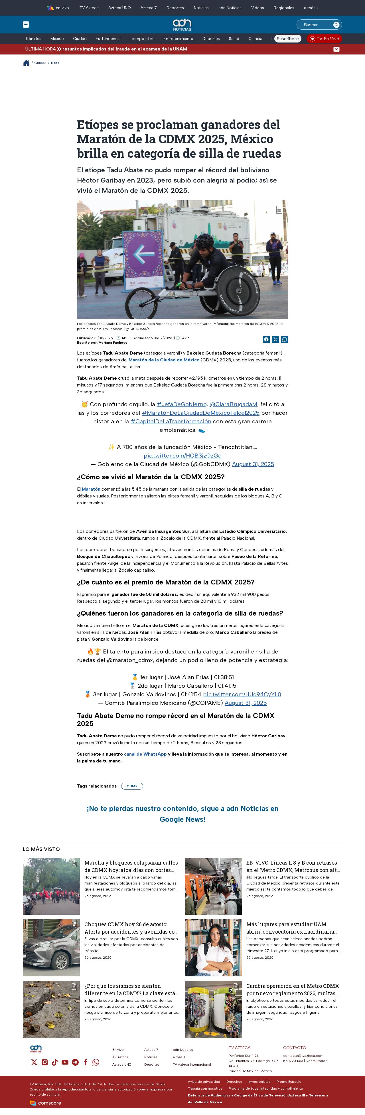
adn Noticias (230, 7)
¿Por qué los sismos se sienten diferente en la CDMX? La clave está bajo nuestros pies (129, 989)
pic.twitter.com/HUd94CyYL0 (242, 694)
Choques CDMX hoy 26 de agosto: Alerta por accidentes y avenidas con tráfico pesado (131, 928)
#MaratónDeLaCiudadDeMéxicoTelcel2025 (200, 412)
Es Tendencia (108, 38)
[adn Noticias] (182, 25)
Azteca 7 (149, 7)
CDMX (132, 786)
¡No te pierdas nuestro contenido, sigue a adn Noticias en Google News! (183, 813)
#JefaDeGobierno (181, 404)
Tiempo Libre (142, 38)
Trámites (33, 38)
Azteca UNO (119, 7)
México (57, 38)
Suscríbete (288, 38)
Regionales (284, 7)
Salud (234, 38)
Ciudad (80, 38)
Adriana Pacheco (113, 343)
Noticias (201, 7)
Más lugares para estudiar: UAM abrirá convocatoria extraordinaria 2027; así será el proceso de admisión (292, 928)
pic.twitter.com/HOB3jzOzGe (183, 455)
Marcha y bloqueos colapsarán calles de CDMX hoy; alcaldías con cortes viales (131, 866)
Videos (257, 7)
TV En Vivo (328, 38)
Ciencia (255, 38)
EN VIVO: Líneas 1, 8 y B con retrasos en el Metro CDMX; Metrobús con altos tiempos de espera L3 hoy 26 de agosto (294, 866)
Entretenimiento (178, 38)
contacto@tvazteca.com (303, 1056)
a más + (311, 7)
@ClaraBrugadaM (233, 404)
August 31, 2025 (253, 464)
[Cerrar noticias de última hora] (336, 48)
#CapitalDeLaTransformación (171, 421)
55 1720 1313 (293, 1061)
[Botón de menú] (26, 24)
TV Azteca (89, 7)
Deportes (175, 7)
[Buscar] (336, 24)
